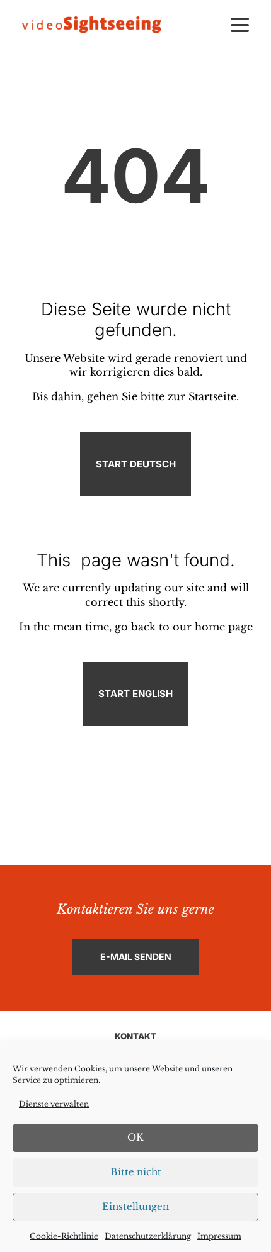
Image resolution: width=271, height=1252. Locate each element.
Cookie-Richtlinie (64, 1236)
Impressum (219, 1236)
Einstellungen (135, 1206)
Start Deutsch (136, 464)
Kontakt (135, 1036)
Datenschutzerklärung (148, 1236)
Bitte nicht (135, 1172)
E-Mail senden (135, 956)
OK (135, 1137)
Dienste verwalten (54, 1104)
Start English (135, 694)
